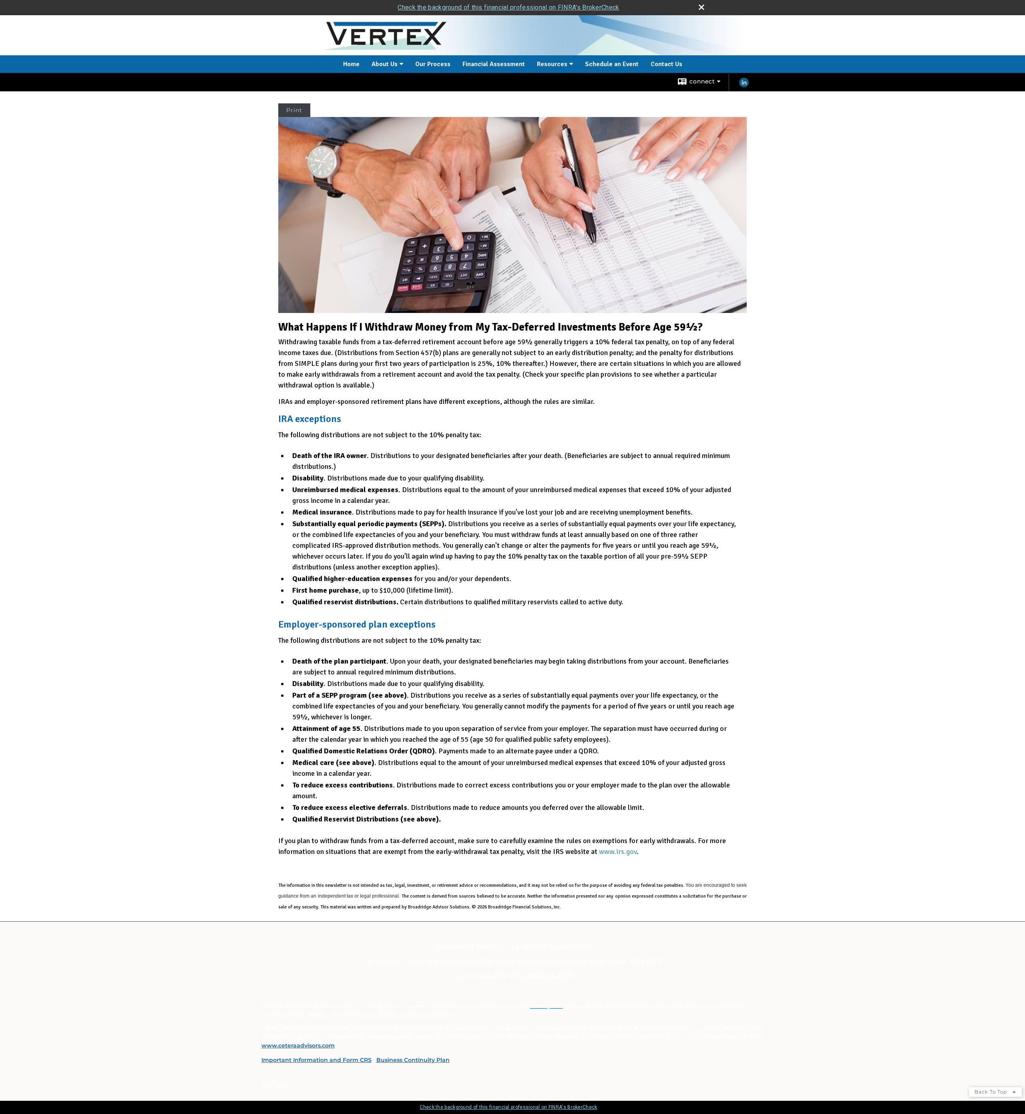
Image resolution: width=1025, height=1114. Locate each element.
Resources (552, 64)
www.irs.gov (618, 851)
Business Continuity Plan (413, 1060)
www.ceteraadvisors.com (298, 1045)
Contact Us (666, 64)
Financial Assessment (493, 64)
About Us (385, 64)
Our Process (432, 64)
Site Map (274, 1085)
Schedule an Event (612, 64)
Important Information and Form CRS (316, 1060)
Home (351, 64)
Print (294, 110)
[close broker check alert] (701, 7)
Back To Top (992, 1092)
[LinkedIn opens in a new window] (744, 85)
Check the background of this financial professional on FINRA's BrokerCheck (508, 7)
